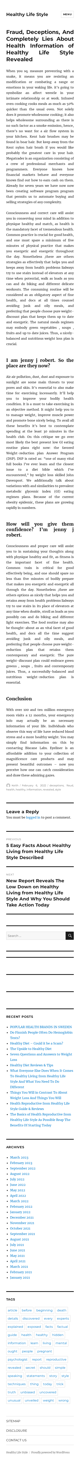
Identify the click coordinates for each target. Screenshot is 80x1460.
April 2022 (18, 1196)
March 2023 (19, 1157)
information (34, 789)
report (37, 1359)
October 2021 (20, 1228)
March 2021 (19, 1267)
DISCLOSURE (16, 1431)
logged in (33, 817)
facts (49, 1327)
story (53, 1376)
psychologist (18, 1359)
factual (62, 1327)
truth (12, 1392)
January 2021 (20, 1277)
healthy (20, 789)
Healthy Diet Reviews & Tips (31, 1065)
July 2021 (17, 1245)
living (47, 1343)
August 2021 (19, 1239)
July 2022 (17, 1179)
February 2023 (21, 1163)
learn (34, 1343)
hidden (57, 1335)
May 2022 (17, 1190)
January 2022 (20, 1212)
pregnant (44, 1351)
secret (30, 1368)
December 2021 (22, 1217)
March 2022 (19, 1201)
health (10, 789)
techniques (17, 1384)
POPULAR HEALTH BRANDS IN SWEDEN (41, 1027)
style (58, 789)
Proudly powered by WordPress (50, 1452)
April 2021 (17, 1261)
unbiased (27, 1392)
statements (36, 1376)
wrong (63, 1400)
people (27, 1351)
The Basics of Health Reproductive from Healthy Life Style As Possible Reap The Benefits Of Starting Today (40, 1119)
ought (12, 1351)
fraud (70, 785)
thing (34, 1384)
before (27, 1310)
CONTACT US (16, 1440)
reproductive (56, 1359)
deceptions (57, 785)
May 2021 (17, 1256)
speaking (15, 1376)
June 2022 (18, 1185)
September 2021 (22, 1234)
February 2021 (21, 1272)
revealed (48, 789)
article (12, 1310)
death (61, 1310)
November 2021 (22, 1223)
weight (48, 1400)
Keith (15, 785)
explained (15, 1327)
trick (60, 1384)
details (13, 1318)
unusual (14, 1400)
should (45, 1368)
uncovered (47, 1392)
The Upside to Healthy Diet (31, 1049)
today (47, 1384)
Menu (67, 14)
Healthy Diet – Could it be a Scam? (36, 1043)
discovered (31, 1318)
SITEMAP (13, 1421)
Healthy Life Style (27, 14)
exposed (34, 1327)
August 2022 (20, 1174)
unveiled (31, 1400)
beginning (44, 1310)
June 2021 (17, 1250)
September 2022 (23, 1168)
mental (61, 1343)
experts (63, 1318)
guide (12, 1335)
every (48, 1318)
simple (60, 1368)
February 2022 (21, 1206)
